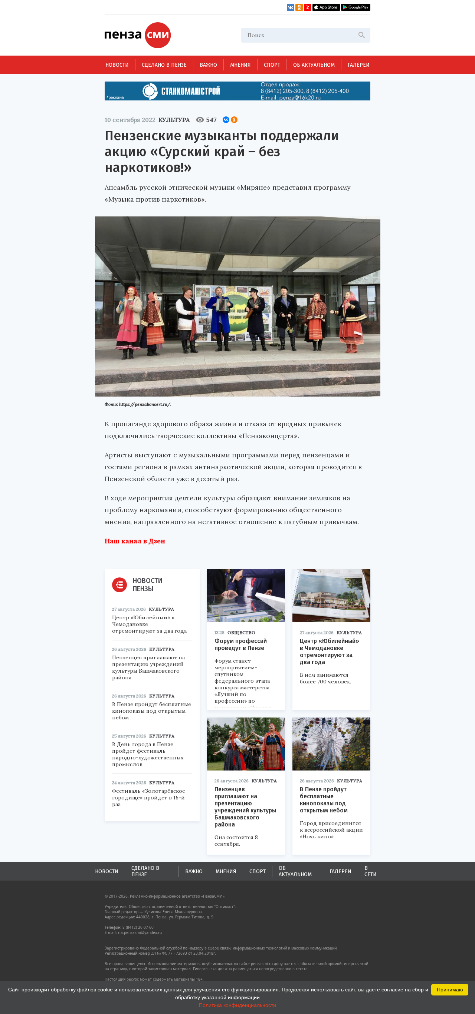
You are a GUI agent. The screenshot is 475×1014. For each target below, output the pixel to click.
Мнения (240, 65)
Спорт (272, 65)
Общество (241, 632)
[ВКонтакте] (226, 119)
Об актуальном (314, 65)
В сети (370, 871)
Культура (174, 119)
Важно (208, 65)
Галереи (359, 65)
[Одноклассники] (234, 119)
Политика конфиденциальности (237, 1005)
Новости (117, 65)
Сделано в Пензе (164, 65)
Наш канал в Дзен (135, 541)
